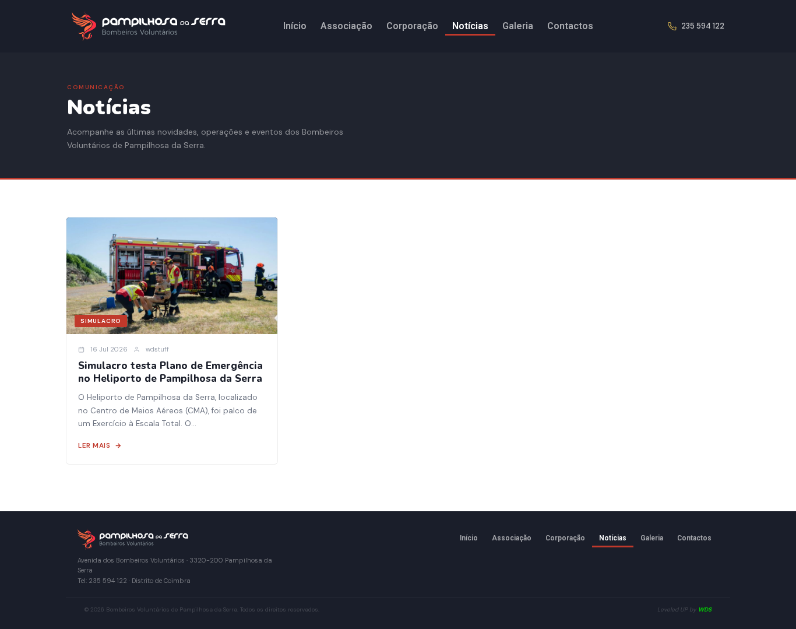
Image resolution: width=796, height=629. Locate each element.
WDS (705, 609)
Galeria (517, 25)
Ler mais (94, 445)
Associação (346, 25)
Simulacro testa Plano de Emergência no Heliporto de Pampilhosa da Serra (170, 372)
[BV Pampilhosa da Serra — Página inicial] (149, 26)
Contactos (570, 25)
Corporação (412, 25)
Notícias (470, 25)
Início (295, 25)
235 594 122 (702, 26)
